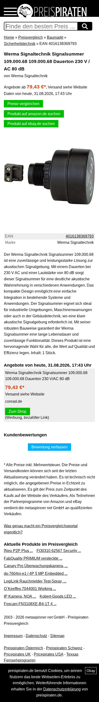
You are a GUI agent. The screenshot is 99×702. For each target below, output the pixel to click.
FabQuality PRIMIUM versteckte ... (33, 558)
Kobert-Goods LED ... (58, 596)
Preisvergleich (30, 37)
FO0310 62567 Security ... (59, 551)
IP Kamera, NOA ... (20, 596)
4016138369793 (80, 236)
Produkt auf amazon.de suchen (33, 114)
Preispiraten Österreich (23, 648)
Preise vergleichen (23, 104)
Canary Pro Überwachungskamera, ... (36, 566)
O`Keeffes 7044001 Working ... (30, 589)
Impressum (13, 636)
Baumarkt (55, 37)
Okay (91, 671)
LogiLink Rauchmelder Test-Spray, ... (35, 581)
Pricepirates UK (17, 654)
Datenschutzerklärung (62, 689)
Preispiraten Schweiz (64, 648)
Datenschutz (36, 636)
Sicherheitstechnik (19, 44)
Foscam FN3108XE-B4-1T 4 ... (30, 604)
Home (9, 37)
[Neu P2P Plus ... (18, 551)
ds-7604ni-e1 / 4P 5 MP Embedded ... (36, 573)
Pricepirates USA (48, 654)
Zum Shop (17, 411)
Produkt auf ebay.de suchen (31, 124)
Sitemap (57, 636)
